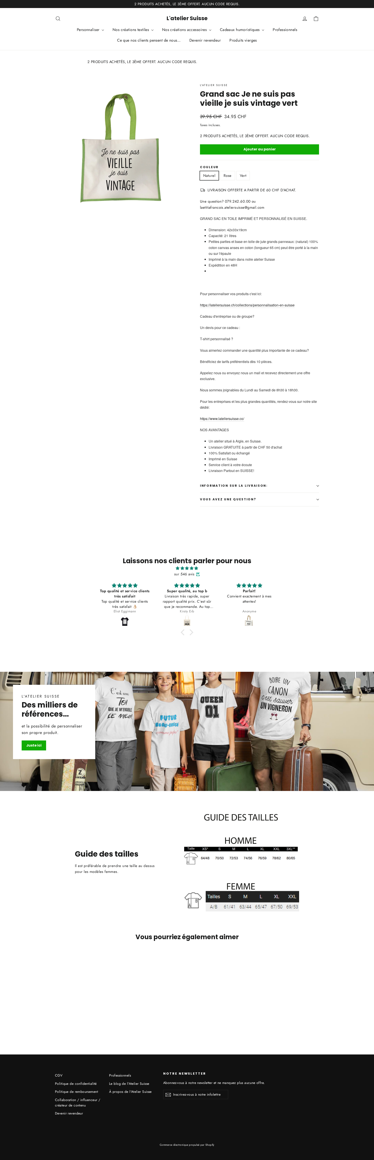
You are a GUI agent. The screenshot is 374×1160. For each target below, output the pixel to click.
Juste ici (34, 745)
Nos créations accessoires (185, 30)
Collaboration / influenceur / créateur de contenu (77, 1102)
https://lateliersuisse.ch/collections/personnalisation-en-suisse (247, 305)
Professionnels (285, 30)
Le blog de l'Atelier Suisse (129, 1083)
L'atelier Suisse (187, 18)
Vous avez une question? (228, 499)
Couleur (209, 167)
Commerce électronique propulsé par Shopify (187, 1145)
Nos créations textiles (131, 30)
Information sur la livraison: (234, 486)
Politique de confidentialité (76, 1083)
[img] (187, 568)
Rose (228, 175)
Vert (243, 175)
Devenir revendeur (205, 40)
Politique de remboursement (76, 1091)
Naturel (209, 175)
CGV (58, 1075)
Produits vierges (243, 40)
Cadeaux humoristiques (240, 30)
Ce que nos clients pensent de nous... (149, 40)
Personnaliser (89, 30)
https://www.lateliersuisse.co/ (222, 418)
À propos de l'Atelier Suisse (130, 1091)
